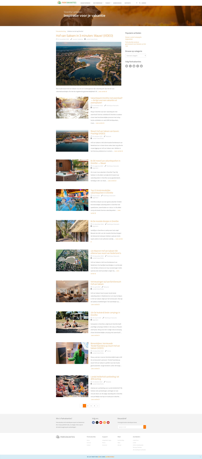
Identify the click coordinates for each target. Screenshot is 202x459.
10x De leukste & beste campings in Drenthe (105, 313)
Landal (134, 442)
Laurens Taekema (78, 39)
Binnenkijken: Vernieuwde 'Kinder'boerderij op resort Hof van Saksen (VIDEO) (105, 345)
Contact (88, 445)
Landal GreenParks (91, 39)
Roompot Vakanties (137, 447)
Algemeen (95, 107)
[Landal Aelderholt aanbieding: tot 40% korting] (72, 386)
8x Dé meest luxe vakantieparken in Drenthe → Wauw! (105, 161)
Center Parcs (136, 440)
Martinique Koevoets (112, 105)
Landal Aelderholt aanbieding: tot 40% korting (105, 377)
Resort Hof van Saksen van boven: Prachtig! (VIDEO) (105, 132)
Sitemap (119, 445)
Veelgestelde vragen (106, 440)
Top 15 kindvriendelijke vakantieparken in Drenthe (102, 191)
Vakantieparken (85, 3)
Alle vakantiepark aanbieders (139, 449)
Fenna (109, 351)
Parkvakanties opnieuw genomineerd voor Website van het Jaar (135, 44)
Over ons (89, 442)
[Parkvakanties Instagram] (137, 66)
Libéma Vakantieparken (138, 445)
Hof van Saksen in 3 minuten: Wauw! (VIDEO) (84, 36)
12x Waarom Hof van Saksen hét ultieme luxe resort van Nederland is (106, 251)
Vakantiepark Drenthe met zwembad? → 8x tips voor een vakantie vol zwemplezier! (106, 100)
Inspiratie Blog (121, 440)
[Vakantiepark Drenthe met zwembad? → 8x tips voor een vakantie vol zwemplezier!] (72, 107)
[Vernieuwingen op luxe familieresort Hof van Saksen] (72, 291)
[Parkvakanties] (70, 437)
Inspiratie (128, 3)
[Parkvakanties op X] (130, 66)
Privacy (103, 442)
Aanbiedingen (117, 3)
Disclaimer (104, 445)
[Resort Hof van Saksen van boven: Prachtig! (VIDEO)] (72, 141)
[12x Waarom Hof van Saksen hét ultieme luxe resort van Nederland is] (72, 260)
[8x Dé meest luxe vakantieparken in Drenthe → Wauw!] (72, 170)
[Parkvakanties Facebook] (126, 66)
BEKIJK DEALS (110, 457)
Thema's (107, 3)
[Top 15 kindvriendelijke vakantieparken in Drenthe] (72, 200)
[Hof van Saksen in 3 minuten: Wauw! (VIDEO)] (88, 64)
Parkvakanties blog (61, 31)
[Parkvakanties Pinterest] (141, 66)
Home (88, 440)
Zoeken (143, 3)
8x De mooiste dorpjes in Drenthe (105, 221)
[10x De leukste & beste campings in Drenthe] (72, 322)
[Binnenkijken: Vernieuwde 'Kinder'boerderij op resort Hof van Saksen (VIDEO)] (72, 353)
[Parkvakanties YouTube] (134, 66)
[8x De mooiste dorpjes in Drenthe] (72, 231)
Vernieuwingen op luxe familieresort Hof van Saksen (106, 282)
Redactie (108, 136)
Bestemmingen (97, 3)
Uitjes (119, 442)
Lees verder (102, 91)
